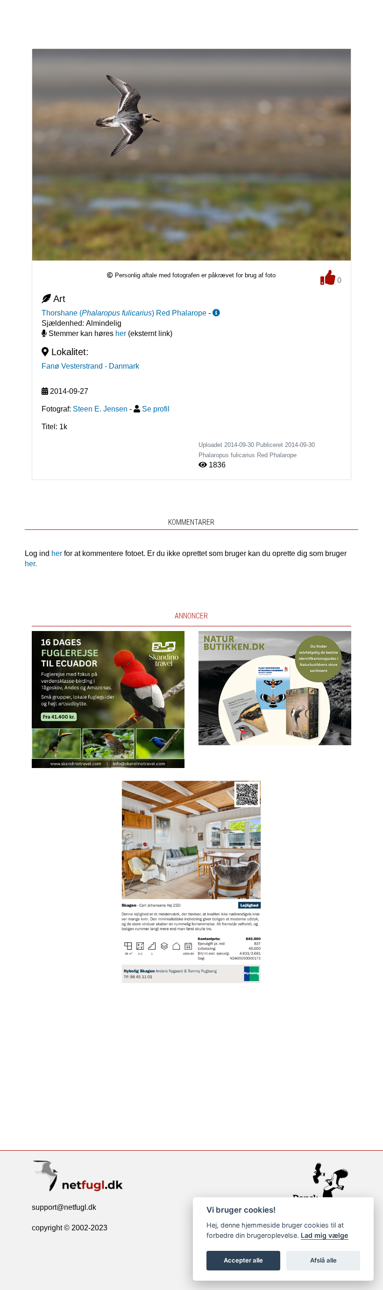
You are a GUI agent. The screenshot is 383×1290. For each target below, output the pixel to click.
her (120, 333)
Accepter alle (243, 1260)
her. (31, 564)
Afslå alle (323, 1260)
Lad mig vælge (324, 1235)
